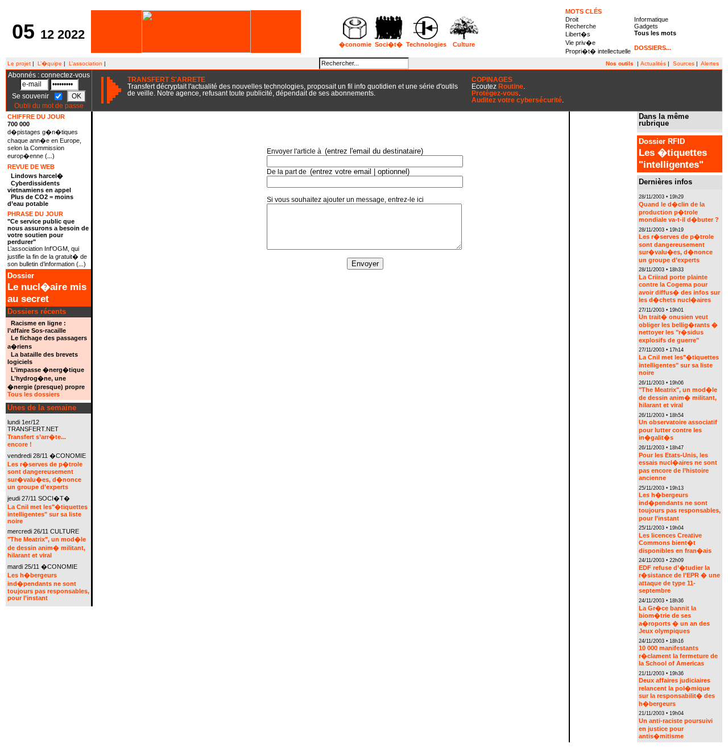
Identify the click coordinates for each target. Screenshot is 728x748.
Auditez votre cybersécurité (516, 100)
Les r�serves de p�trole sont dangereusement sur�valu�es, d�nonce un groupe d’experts (676, 248)
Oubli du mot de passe (49, 105)
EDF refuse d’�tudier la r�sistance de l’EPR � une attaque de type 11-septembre (679, 579)
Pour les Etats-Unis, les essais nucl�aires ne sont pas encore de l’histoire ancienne (678, 467)
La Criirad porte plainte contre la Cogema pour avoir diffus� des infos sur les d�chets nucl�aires (679, 289)
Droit (571, 19)
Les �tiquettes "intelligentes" (673, 153)
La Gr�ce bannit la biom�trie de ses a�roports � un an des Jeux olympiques (674, 620)
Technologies (426, 44)
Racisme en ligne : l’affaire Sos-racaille (36, 327)
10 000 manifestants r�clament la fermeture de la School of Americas (678, 655)
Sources (683, 63)
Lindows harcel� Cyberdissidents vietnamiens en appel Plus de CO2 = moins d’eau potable (40, 189)
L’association (85, 63)
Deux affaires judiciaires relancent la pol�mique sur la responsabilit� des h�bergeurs (677, 692)
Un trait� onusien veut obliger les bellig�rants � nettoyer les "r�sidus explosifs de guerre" (678, 328)
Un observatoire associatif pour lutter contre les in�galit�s (678, 430)
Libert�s (577, 34)
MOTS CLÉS (583, 11)
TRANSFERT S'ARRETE (166, 79)
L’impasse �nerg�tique (47, 369)
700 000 (18, 124)
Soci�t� (389, 44)
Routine (510, 86)
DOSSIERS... (652, 47)
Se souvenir (31, 95)
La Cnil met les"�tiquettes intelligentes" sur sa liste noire (47, 513)
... (49, 156)
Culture (464, 44)
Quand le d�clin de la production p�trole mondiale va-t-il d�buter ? (679, 212)
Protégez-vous (495, 93)
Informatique (651, 19)
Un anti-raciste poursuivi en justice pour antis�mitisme (676, 728)
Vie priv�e (580, 42)
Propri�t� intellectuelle (598, 51)
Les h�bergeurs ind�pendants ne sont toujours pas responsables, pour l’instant (48, 586)
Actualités (653, 63)
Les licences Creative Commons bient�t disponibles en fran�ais (675, 543)
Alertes (710, 63)
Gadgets (646, 26)
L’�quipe (50, 63)
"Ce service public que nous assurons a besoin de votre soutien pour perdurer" (48, 231)
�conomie (355, 44)
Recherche (580, 26)
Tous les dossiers (33, 394)
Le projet (18, 63)
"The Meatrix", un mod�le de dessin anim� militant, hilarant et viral (46, 547)
